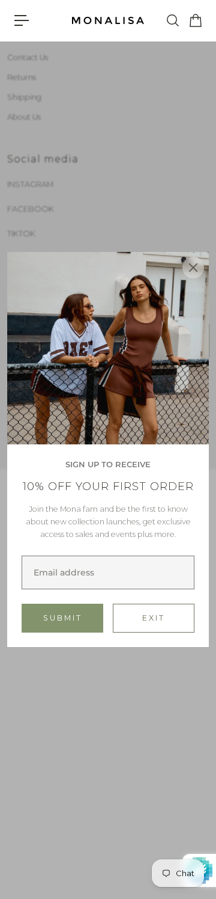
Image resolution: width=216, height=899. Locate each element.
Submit (62, 617)
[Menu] (22, 20)
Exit (153, 617)
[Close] (193, 267)
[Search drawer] (172, 20)
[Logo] (108, 21)
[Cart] (195, 20)
